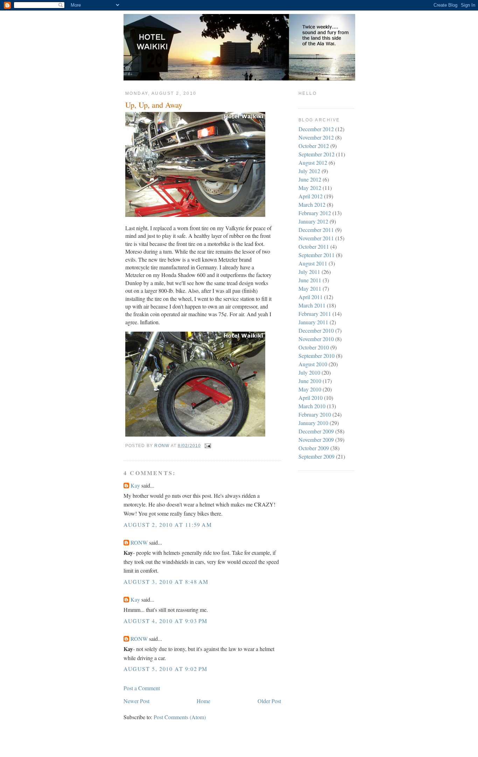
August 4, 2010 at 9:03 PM (166, 620)
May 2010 (309, 389)
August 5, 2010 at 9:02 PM (166, 668)
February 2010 (314, 414)
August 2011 (312, 263)
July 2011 (309, 271)
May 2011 (309, 288)
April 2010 (310, 397)
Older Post (269, 701)
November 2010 (316, 338)
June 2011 (309, 280)
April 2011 (310, 296)
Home (203, 701)
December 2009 (316, 431)
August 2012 (312, 162)
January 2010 (313, 422)
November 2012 (316, 137)
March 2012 (311, 204)
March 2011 (311, 305)
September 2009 (316, 456)
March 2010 (311, 406)
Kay (135, 485)
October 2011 (313, 246)
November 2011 (316, 238)
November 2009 (316, 439)
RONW (139, 542)
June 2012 (309, 179)
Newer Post (136, 701)
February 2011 (314, 313)
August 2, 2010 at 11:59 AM (168, 524)
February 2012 (314, 213)
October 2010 (313, 347)
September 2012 (316, 154)
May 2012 (309, 187)
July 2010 (309, 372)
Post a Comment (142, 688)
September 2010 (316, 355)
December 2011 (316, 229)
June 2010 (309, 380)
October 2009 (313, 448)
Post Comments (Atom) (180, 717)
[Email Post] (207, 445)
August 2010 (312, 364)
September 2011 (316, 255)
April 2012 (310, 196)
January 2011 (313, 322)
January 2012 (313, 221)
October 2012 (313, 145)
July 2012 (309, 171)
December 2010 (316, 330)
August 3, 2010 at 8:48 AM (166, 581)
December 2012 (316, 129)
